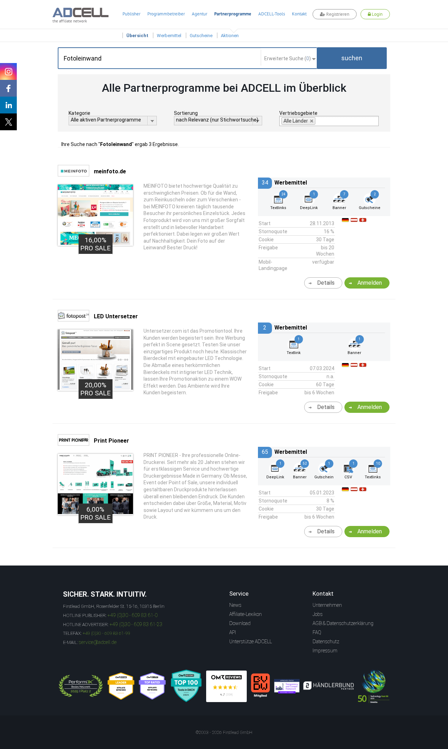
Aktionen (230, 35)
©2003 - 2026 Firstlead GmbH (224, 732)
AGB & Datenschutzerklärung (343, 623)
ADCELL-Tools (271, 14)
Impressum (325, 650)
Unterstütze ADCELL (250, 641)
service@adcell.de (98, 642)
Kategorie (79, 113)
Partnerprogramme (232, 14)
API (232, 632)
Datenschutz (326, 641)
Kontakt (299, 14)
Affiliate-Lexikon (245, 614)
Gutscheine (201, 35)
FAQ (317, 632)
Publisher (131, 14)
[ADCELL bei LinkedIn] (8, 105)
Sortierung (186, 113)
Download (240, 623)
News (235, 605)
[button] (352, 58)
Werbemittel (169, 35)
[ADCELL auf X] (8, 121)
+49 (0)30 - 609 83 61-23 (136, 624)
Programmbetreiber (166, 14)
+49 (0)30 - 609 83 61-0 (132, 615)
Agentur (199, 14)
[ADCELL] (226, 686)
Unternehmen (327, 605)
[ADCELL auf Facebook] (8, 88)
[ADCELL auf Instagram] (8, 71)
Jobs (318, 614)
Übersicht (137, 35)
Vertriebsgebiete (298, 113)
